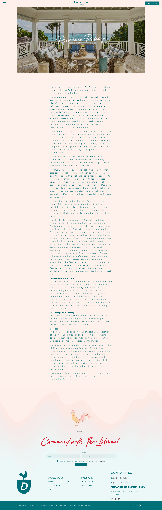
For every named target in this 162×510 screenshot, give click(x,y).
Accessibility (86, 485)
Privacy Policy (85, 505)
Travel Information (58, 482)
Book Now (153, 3)
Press (51, 489)
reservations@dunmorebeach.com (67, 379)
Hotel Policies (87, 478)
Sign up (81, 464)
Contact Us (54, 485)
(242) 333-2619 (119, 478)
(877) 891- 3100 (119, 483)
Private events (55, 478)
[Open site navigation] (4, 3)
